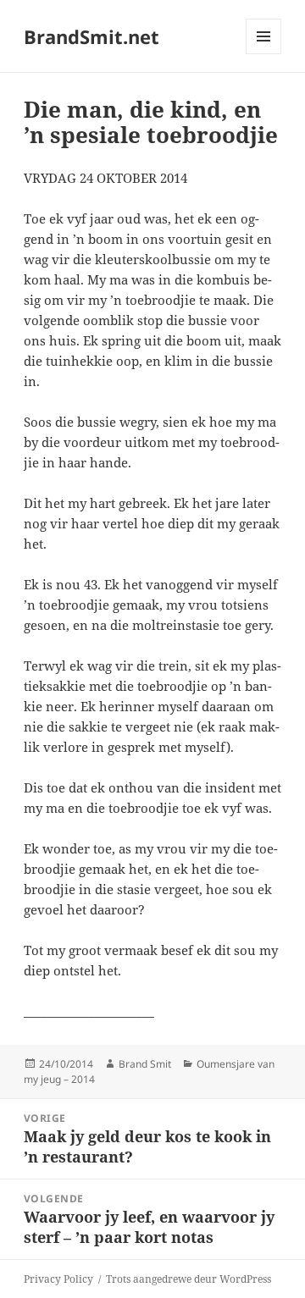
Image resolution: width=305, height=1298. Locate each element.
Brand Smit (145, 1064)
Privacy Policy (58, 1279)
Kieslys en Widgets (264, 53)
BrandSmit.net (91, 36)
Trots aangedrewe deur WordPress (188, 1279)
